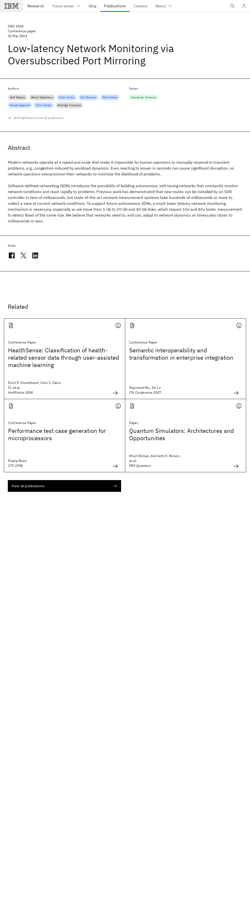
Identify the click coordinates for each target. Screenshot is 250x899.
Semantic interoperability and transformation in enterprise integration (181, 353)
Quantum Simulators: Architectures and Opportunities (181, 434)
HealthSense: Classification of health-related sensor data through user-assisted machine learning (63, 357)
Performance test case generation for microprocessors (57, 434)
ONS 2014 (15, 26)
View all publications (28, 486)
